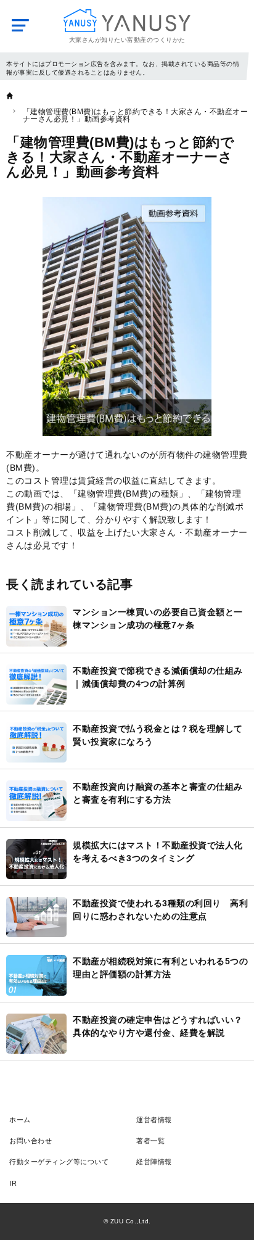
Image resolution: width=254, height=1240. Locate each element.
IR (13, 1183)
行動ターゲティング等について (59, 1161)
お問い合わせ (30, 1140)
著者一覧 (150, 1140)
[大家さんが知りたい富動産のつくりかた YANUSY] (126, 20)
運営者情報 (154, 1119)
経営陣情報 (154, 1161)
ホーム (20, 1119)
